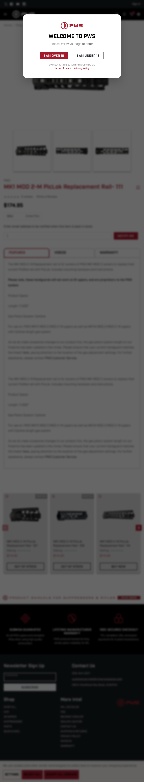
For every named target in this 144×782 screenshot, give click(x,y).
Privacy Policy (81, 68)
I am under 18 (88, 56)
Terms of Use (61, 68)
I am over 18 (54, 56)
